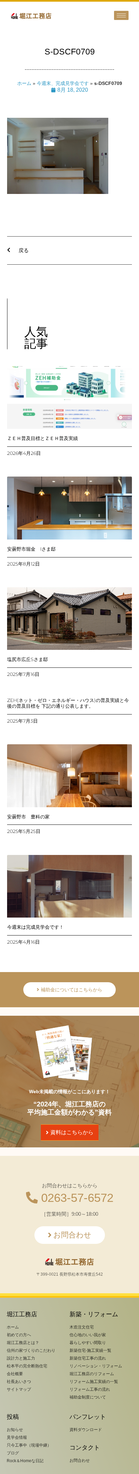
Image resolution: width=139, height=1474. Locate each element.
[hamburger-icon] (121, 15)
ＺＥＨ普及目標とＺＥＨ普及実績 (42, 438)
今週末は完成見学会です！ (35, 927)
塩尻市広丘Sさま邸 (27, 659)
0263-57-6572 (75, 1197)
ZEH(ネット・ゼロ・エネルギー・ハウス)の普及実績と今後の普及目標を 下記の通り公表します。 (68, 703)
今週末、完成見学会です (63, 83)
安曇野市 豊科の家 (28, 817)
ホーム (24, 83)
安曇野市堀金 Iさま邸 (31, 549)
